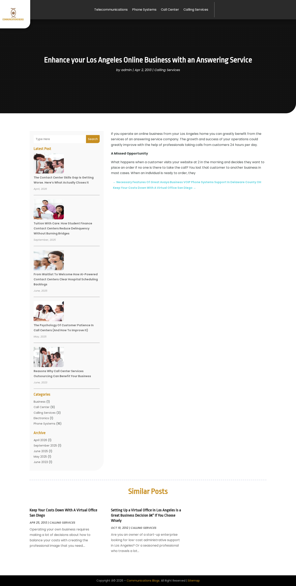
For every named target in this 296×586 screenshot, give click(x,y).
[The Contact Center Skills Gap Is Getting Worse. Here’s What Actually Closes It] (49, 164)
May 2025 (40, 457)
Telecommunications (111, 9)
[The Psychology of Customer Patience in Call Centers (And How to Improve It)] (49, 311)
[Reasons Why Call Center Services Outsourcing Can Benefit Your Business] (49, 357)
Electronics (41, 418)
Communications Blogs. (143, 581)
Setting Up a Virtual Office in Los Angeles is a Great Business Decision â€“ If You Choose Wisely (146, 515)
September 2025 (45, 446)
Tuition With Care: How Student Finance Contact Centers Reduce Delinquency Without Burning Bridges (63, 228)
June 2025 (41, 451)
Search (93, 139)
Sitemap (194, 581)
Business (40, 402)
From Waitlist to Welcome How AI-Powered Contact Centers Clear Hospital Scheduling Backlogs (66, 279)
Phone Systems (144, 9)
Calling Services (195, 9)
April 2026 (40, 440)
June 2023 (41, 462)
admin (126, 70)
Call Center (170, 9)
